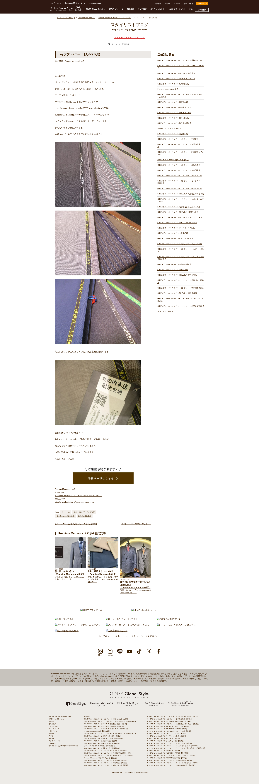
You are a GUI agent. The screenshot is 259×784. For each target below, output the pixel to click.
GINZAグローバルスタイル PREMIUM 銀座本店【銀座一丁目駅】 (106, 724)
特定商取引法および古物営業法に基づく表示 (63, 746)
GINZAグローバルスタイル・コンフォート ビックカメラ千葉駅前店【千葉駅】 (173, 716)
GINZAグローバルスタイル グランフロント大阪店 (177, 223)
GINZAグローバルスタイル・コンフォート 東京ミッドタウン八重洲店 (180, 95)
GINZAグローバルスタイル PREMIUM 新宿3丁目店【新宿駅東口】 (106, 729)
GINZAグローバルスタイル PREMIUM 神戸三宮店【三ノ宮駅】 (168, 753)
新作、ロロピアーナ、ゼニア (84, 512)
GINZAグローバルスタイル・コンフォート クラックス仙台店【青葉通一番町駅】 (111, 721)
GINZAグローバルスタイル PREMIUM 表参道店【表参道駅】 (104, 726)
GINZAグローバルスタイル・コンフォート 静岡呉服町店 (179, 189)
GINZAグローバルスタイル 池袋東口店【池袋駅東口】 (102, 748)
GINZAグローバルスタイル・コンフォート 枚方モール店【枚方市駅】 (170, 743)
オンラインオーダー (165, 311)
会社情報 (158, 3)
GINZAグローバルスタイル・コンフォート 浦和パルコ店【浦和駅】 (106, 765)
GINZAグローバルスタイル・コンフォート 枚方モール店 (179, 244)
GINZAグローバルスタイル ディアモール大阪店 (176, 228)
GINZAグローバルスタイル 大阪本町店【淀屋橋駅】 (164, 738)
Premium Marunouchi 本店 (167, 89)
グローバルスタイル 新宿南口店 (170, 129)
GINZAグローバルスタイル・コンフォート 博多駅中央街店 (180, 288)
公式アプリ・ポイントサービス (180, 9)
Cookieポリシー (54, 743)
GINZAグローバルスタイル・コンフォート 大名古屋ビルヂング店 (180, 200)
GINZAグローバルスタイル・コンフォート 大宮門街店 (178, 170)
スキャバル (66, 512)
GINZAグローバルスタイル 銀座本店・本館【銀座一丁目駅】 (104, 738)
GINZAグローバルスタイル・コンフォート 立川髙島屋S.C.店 (180, 145)
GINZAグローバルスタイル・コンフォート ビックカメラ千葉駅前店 (180, 182)
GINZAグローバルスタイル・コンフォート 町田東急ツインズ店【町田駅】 (109, 755)
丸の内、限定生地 (84, 516)
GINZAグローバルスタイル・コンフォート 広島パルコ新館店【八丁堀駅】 (172, 755)
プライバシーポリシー (56, 741)
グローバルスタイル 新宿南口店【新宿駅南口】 (100, 746)
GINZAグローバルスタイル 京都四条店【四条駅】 (163, 750)
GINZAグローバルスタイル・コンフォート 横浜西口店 (178, 165)
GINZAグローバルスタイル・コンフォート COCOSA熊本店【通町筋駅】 (171, 765)
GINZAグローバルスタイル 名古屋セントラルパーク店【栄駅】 (168, 726)
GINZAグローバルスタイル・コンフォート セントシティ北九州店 (180, 299)
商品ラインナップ (116, 9)
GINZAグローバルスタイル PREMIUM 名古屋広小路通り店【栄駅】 (169, 721)
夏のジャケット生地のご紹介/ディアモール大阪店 (76, 524)
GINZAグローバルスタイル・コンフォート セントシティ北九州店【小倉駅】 (172, 763)
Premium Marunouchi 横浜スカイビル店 (173, 160)
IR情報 (167, 3)
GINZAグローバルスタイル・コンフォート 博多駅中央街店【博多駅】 (170, 760)
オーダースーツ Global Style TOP (60, 716)
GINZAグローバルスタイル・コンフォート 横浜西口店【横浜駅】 (106, 760)
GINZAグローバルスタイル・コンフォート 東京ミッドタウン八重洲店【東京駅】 (111, 733)
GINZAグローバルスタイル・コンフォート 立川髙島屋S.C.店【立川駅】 (108, 753)
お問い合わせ (188, 3)
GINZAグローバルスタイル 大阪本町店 (172, 233)
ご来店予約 (201, 10)
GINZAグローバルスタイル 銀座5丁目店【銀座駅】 (101, 741)
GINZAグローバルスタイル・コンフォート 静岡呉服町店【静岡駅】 (169, 719)
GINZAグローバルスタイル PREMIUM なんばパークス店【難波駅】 (169, 731)
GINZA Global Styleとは (95, 9)
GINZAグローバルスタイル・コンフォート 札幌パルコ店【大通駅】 (106, 719)
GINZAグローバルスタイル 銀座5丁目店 (173, 118)
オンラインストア (157, 9)
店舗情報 (130, 9)
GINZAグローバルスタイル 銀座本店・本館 (174, 107)
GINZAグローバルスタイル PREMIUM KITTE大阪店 (177, 212)
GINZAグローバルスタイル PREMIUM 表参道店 (176, 79)
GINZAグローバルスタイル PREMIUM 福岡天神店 (177, 293)
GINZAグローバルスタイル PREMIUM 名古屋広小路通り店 (180, 194)
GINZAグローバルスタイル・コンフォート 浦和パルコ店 (179, 176)
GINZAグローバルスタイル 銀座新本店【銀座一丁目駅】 (103, 736)
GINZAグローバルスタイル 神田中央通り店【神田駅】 (102, 743)
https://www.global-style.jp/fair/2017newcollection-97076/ (82, 108)
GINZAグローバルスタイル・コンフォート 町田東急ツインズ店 (180, 153)
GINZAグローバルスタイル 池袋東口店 (172, 134)
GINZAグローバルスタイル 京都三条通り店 (174, 264)
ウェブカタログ (54, 729)
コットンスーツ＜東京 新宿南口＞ (136, 524)
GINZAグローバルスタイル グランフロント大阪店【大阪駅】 (167, 733)
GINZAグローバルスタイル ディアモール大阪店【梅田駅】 (166, 736)
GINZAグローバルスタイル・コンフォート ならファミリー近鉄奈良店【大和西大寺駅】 (176, 748)
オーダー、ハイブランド (65, 516)
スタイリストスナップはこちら (129, 37)
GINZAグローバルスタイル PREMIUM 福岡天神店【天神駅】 (167, 758)
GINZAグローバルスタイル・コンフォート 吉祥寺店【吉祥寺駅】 (106, 750)
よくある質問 (53, 726)
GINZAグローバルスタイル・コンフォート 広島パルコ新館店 (180, 281)
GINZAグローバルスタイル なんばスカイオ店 (175, 238)
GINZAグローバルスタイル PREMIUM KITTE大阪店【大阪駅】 (168, 729)
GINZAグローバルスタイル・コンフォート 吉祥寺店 (177, 139)
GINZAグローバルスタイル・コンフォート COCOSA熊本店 (180, 306)
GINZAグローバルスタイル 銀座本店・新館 (174, 113)
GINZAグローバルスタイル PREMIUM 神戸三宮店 (177, 275)
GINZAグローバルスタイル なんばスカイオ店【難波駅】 (166, 741)
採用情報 (177, 3)
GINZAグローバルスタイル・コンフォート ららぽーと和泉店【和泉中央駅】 (172, 746)
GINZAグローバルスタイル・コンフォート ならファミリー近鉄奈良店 (180, 258)
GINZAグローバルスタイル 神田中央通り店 (174, 123)
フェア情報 (142, 9)
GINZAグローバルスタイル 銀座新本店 (172, 102)
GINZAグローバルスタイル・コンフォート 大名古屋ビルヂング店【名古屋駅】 (173, 724)
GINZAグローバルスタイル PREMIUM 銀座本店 (176, 73)
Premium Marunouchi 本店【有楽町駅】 (97, 731)
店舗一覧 (51, 721)
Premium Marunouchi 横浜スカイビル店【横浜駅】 (101, 758)
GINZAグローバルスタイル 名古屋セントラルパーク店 (178, 207)
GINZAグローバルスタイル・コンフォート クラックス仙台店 (180, 67)
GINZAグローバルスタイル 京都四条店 (172, 270)
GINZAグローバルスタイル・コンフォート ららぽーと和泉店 (180, 250)
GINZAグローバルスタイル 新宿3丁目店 (173, 84)
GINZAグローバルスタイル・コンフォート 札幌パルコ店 (179, 60)
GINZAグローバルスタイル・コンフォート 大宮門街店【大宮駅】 (106, 763)
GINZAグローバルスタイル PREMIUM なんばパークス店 (179, 217)
